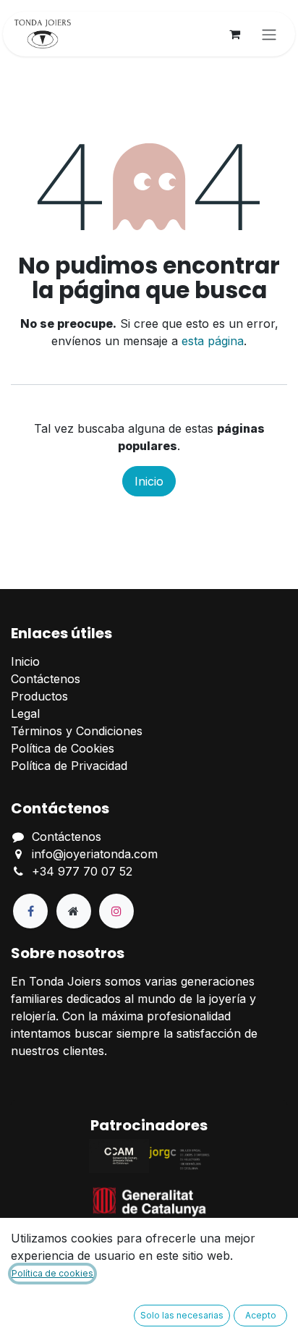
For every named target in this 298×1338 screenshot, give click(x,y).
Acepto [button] (260, 1315)
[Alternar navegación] (269, 34)
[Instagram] (116, 911)
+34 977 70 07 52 (82, 871)
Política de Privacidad (69, 765)
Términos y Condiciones (76, 731)
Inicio (149, 481)
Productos (39, 696)
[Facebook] (30, 911)
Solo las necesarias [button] (182, 1315)
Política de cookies (52, 1273)
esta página (213, 341)
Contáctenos (45, 679)
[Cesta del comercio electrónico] (234, 34)
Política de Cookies (62, 748)
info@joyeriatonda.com (95, 854)
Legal (25, 713)
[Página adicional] (73, 911)
